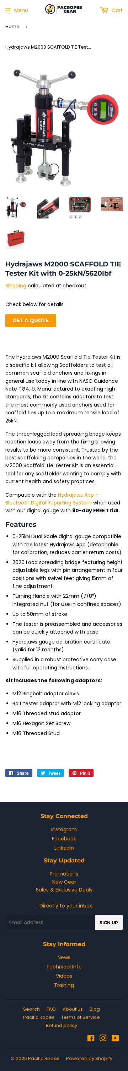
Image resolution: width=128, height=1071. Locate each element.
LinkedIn (64, 847)
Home (12, 26)
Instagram (64, 829)
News (64, 957)
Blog (95, 1009)
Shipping (15, 285)
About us (73, 1009)
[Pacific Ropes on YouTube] (115, 1039)
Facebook (64, 838)
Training (64, 985)
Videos (64, 975)
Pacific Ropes (38, 1017)
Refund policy (61, 1025)
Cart (116, 10)
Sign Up (109, 922)
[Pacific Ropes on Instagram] (103, 1039)
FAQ (51, 1009)
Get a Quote (31, 320)
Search (31, 1009)
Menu (21, 10)
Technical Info (64, 966)
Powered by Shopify (89, 1058)
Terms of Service (80, 1017)
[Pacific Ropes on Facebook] (91, 1039)
